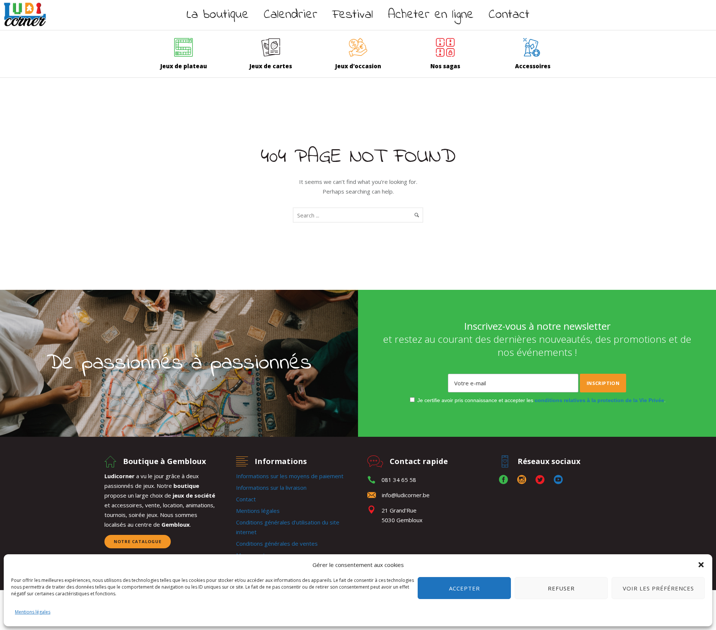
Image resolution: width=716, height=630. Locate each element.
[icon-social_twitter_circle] (542, 480)
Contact (509, 14)
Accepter (464, 588)
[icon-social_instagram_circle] (523, 480)
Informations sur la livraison (271, 487)
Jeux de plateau (183, 66)
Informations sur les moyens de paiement (289, 476)
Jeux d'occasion (358, 66)
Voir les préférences (658, 588)
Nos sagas (445, 66)
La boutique (217, 14)
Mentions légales (32, 612)
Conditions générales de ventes (277, 543)
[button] (701, 564)
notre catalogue (137, 541)
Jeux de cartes (270, 66)
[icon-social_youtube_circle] (558, 480)
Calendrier (290, 14)
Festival (352, 14)
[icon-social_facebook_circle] (505, 480)
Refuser (561, 588)
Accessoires (532, 66)
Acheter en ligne (431, 14)
